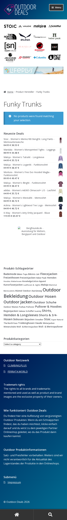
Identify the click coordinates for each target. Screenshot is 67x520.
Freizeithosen (11, 277)
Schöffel (30, 311)
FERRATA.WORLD (18, 371)
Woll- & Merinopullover (50, 326)
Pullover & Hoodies (48, 306)
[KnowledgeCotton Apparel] (40, 36)
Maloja (44, 284)
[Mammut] (40, 47)
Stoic (47, 319)
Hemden (51, 277)
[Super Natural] (10, 47)
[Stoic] (10, 26)
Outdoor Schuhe (44, 302)
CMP (38, 274)
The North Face (10, 323)
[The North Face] (10, 36)
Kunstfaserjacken (13, 284)
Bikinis (31, 274)
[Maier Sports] (25, 57)
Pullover (30, 306)
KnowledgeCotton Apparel (34, 281)
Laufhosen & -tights (31, 285)
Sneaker (39, 319)
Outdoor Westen (11, 307)
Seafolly (37, 311)
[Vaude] (25, 26)
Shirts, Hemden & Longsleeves (28, 313)
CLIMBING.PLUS (17, 365)
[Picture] (54, 57)
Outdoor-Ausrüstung (32, 290)
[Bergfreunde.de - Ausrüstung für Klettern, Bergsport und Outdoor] (34, 242)
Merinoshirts (9, 291)
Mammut (53, 285)
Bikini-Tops (22, 274)
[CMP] (54, 47)
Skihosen (18, 319)
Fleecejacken (48, 274)
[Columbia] (40, 57)
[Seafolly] (25, 47)
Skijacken (29, 319)
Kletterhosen (16, 281)
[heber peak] (54, 36)
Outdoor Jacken (18, 301)
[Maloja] (40, 26)
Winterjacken (49, 323)
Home (10, 91)
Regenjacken (11, 310)
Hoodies (7, 281)
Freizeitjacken (28, 277)
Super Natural (57, 319)
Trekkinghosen (26, 323)
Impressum (14, 482)
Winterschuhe (10, 326)
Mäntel (18, 290)
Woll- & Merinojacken (27, 326)
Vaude (38, 322)
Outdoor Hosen (42, 296)
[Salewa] (25, 36)
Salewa (22, 311)
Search (50, 514)
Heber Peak (41, 277)
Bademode (10, 274)
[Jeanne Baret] (10, 57)
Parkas (22, 306)
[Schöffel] (54, 26)
